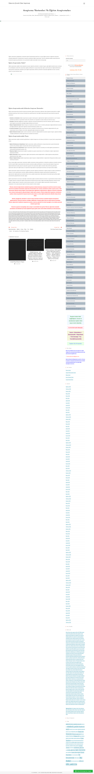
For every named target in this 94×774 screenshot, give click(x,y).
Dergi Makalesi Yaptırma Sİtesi (73, 712)
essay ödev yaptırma (73, 648)
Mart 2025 (67, 426)
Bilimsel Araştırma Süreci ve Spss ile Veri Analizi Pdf (75, 689)
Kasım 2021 (68, 517)
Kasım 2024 (68, 435)
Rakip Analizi (68, 375)
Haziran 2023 (68, 473)
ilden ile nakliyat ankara (80, 645)
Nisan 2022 (68, 505)
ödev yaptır (77, 639)
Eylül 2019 (68, 578)
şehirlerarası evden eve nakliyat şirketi (77, 704)
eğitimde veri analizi (55, 215)
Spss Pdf (77, 681)
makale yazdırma (69, 636)
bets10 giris (82, 650)
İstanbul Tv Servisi (79, 699)
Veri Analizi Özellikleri (80, 675)
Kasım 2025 (68, 407)
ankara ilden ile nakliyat (78, 701)
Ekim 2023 (68, 466)
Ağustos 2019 (68, 580)
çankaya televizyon (81, 657)
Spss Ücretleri (68, 669)
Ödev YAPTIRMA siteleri (80, 632)
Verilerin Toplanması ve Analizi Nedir (72, 680)
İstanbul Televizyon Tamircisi (74, 698)
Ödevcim (46, 15)
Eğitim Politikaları (43, 213)
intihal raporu (74, 742)
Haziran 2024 (68, 447)
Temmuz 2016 (68, 622)
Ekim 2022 (68, 491)
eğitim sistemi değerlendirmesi (14, 214)
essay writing (80, 647)
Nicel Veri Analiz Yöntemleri (71, 681)
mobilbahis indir (69, 653)
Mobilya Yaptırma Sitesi (72, 711)
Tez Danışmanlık (75, 754)
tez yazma (73, 641)
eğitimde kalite (48, 215)
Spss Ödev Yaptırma (69, 672)
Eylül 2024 (68, 440)
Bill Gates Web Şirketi (79, 65)
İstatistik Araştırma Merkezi (75, 693)
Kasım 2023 (68, 463)
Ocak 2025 (68, 431)
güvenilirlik (72, 740)
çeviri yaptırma (77, 662)
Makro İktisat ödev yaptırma (71, 632)
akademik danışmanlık (79, 642)
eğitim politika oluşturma (35, 213)
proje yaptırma (71, 635)
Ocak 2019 (68, 594)
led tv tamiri (72, 662)
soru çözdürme (68, 752)
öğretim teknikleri (24, 220)
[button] (83, 771)
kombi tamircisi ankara (75, 663)
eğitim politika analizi (25, 213)
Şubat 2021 (68, 538)
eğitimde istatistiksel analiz (39, 215)
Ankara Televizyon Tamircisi (71, 660)
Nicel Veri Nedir (70, 687)
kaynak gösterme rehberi (72, 743)
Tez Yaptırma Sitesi (75, 708)
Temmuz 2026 (68, 389)
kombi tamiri (81, 663)
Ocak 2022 (68, 512)
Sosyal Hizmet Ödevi (69, 379)
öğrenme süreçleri (50, 219)
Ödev (33, 15)
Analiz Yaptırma (81, 671)
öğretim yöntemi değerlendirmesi (35, 220)
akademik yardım (73, 726)
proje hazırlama (68, 639)
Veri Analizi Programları (70, 677)
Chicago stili (76, 736)
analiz (67, 731)
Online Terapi (77, 709)
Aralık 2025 (68, 405)
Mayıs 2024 (68, 449)
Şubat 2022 (68, 510)
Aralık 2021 (68, 515)
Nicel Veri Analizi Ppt (70, 683)
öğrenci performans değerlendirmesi (23, 219)
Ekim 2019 (68, 575)
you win (78, 648)
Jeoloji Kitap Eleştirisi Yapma (17, 261)
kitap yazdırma (76, 745)
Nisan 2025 (68, 424)
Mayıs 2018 (68, 608)
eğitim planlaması (17, 213)
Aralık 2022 (68, 487)
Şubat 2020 (68, 566)
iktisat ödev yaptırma (77, 633)
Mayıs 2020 (68, 559)
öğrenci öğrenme (53, 218)
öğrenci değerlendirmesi (44, 218)
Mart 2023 (67, 480)
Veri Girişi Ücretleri (75, 671)
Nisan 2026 (68, 396)
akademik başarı (69, 724)
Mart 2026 (67, 398)
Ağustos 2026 (68, 386)
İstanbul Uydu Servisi (72, 699)
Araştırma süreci (74, 731)
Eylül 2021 (68, 522)
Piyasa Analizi (68, 370)
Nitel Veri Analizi (82, 680)
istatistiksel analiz (69, 638)
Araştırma (69, 731)
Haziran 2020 (68, 557)
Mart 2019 (67, 589)
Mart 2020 (67, 564)
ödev (80, 639)
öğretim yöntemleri (45, 220)
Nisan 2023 (68, 477)
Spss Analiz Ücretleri (81, 668)
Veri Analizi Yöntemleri (72, 675)
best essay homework (74, 647)
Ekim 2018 (68, 601)
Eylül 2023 (68, 468)
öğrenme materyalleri (42, 219)
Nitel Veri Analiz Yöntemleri (79, 684)
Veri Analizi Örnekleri (74, 692)
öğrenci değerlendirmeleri (35, 218)
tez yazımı (77, 641)
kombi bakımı (68, 665)
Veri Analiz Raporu (79, 695)
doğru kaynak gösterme (75, 738)
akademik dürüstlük (77, 724)
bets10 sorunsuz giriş (75, 653)
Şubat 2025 (68, 428)
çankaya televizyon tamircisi (71, 659)
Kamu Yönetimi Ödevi (69, 377)
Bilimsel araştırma (76, 734)
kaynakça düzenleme (80, 743)
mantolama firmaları (80, 666)
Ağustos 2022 (68, 496)
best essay (68, 647)
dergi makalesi (81, 736)
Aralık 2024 (68, 433)
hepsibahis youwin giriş (71, 650)
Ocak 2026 (68, 403)
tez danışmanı (81, 641)
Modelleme (72, 747)
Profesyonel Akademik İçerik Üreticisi (46, 13)
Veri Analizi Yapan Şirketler (77, 672)
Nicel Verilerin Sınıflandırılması (78, 687)
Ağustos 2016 (68, 620)
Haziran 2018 (68, 606)
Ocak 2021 (68, 540)
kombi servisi (73, 665)
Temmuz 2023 (68, 470)
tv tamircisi (68, 662)
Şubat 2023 (68, 482)
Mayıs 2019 (68, 587)
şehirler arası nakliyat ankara (71, 645)
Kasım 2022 (68, 489)
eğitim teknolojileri (31, 214)
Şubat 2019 (68, 592)
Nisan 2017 (68, 617)
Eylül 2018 (68, 603)
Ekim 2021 (68, 519)
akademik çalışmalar (81, 729)
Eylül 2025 (68, 412)
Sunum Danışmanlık (76, 752)
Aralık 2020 (68, 543)
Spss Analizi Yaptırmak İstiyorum (76, 669)
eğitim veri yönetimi (51, 214)
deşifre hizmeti (68, 738)
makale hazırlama (75, 638)
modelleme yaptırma (79, 747)
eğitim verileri (57, 214)
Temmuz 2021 (68, 526)
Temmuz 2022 (68, 498)
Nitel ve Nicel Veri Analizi (79, 683)
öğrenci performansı (34, 219)
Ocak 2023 (68, 484)
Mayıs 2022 (68, 503)
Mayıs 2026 (68, 393)
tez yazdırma (81, 635)
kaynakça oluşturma (69, 745)
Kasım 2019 (68, 573)
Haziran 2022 (68, 501)
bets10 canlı (78, 650)
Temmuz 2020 (68, 554)
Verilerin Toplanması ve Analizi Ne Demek (75, 678)
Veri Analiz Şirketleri (69, 690)
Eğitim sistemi (57, 213)
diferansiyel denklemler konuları (75, 656)
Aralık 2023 (68, 461)
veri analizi (74, 636)
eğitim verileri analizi (13, 215)
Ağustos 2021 (68, 524)
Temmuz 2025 (68, 417)
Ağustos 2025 (68, 414)
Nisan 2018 (68, 610)
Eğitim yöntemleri (30, 215)
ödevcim (81, 761)
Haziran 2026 (68, 391)
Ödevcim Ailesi (51, 15)
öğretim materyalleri (17, 220)
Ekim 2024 (68, 438)
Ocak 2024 (68, 459)
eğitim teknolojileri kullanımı (41, 214)
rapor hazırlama (80, 750)
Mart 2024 (67, 454)
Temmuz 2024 (68, 445)
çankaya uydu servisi (79, 659)
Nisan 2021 (68, 533)
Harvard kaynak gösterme (78, 740)
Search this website (69, 58)
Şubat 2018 (68, 613)
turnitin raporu (76, 757)
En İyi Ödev (29, 15)
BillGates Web (48, 772)
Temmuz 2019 (68, 582)
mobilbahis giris (73, 651)
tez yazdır (73, 639)
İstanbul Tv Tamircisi (76, 696)
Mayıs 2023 (68, 475)
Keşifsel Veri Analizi (72, 695)
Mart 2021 (67, 536)
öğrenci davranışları (12, 218)
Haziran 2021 (68, 529)
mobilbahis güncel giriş (80, 651)
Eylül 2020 (68, 550)
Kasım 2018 (68, 599)
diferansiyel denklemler (71, 644)
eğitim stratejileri (24, 214)
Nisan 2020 (68, 561)
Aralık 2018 (68, 596)
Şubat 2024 (68, 456)
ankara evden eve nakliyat (80, 644)
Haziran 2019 (68, 585)
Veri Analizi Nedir (74, 674)
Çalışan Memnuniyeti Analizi (71, 372)
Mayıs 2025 (68, 421)
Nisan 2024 (68, 452)
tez (71, 754)
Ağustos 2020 (68, 552)
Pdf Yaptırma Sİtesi (71, 709)
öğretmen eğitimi (52, 220)
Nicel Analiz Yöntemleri (70, 684)
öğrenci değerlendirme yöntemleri (23, 218)
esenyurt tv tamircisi (73, 668)
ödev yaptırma (71, 764)
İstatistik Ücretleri (69, 671)
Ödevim (56, 15)
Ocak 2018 (68, 615)
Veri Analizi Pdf (77, 677)
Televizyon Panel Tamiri (80, 660)
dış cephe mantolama (72, 666)
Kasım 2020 (68, 545)
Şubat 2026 (68, 400)
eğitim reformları (51, 213)
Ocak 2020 (68, 568)
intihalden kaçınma (68, 742)
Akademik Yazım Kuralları (73, 729)
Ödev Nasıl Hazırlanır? (39, 15)
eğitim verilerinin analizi (21, 215)
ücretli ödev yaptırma (70, 633)
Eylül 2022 (68, 494)
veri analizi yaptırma (79, 636)
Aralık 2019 (68, 571)
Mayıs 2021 (68, 531)
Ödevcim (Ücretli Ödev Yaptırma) (19, 3)
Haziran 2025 (68, 419)
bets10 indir (68, 651)
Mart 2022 (67, 508)
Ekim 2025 (68, 410)
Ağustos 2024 (68, 442)
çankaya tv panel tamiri (73, 657)
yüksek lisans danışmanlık (70, 642)
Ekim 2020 (68, 547)
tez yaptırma (76, 635)
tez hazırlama (81, 638)
